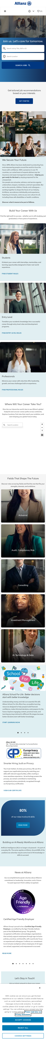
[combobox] (23, 48)
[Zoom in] (42, 424)
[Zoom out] (42, 427)
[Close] (39, 987)
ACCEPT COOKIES (23, 1020)
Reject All (23, 1028)
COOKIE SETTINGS (23, 1036)
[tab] (18, 732)
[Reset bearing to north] (42, 430)
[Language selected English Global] (31, 11)
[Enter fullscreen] (42, 435)
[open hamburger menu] (5, 11)
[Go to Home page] (23, 3)
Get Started (24, 101)
